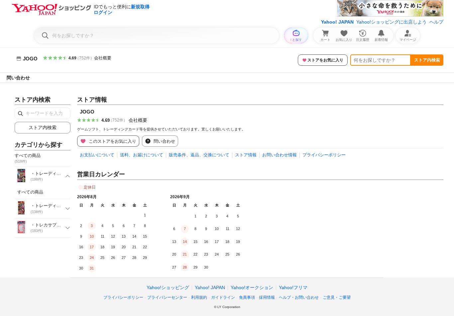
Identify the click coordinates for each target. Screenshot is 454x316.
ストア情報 (246, 154)
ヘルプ (436, 22)
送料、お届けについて (141, 154)
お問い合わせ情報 (279, 154)
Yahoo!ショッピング (168, 287)
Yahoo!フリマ (293, 287)
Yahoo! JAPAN (337, 22)
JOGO (87, 112)
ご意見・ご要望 (337, 297)
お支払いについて (97, 154)
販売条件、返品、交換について (199, 154)
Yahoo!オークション (252, 287)
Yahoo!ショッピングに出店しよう (391, 22)
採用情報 (267, 297)
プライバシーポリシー (324, 154)
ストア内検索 (427, 59)
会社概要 (102, 57)
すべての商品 (30, 192)
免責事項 (247, 297)
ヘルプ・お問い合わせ (299, 297)
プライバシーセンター (167, 297)
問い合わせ (18, 77)
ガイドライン (223, 297)
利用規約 (199, 297)
